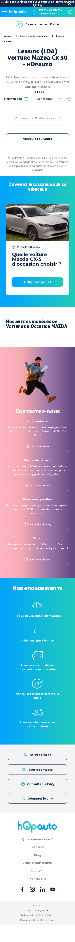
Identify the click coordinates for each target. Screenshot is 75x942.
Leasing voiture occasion (34, 36)
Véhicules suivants (37, 139)
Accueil (8, 36)
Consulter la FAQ (40, 524)
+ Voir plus (37, 91)
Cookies (36, 905)
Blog (37, 855)
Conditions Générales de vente (37, 920)
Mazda (60, 36)
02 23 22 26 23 (50, 10)
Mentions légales (36, 910)
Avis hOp (37, 871)
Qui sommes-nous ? (37, 839)
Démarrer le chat (40, 559)
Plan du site (37, 879)
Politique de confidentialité (36, 915)
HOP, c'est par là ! (37, 282)
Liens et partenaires (37, 863)
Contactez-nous (47, 13)
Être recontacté (40, 485)
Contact (37, 847)
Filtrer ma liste (13, 98)
